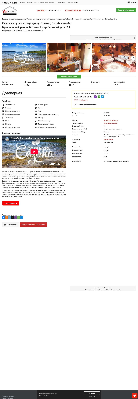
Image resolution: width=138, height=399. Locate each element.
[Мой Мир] (21, 217)
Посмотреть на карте (69, 77)
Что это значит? (44, 395)
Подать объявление (126, 10)
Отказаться (91, 396)
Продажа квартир (8, 396)
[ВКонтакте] (3, 217)
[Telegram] (9, 217)
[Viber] (15, 217)
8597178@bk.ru (81, 100)
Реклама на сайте (72, 2)
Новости (22, 2)
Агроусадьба (108, 139)
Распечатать (11, 225)
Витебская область (111, 120)
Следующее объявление (103, 38)
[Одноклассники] (6, 217)
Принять (92, 393)
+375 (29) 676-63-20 (83, 97)
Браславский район (111, 123)
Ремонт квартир (39, 2)
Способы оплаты (61, 2)
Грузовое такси (49, 2)
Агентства (30, 2)
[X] (12, 217)
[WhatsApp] (18, 217)
